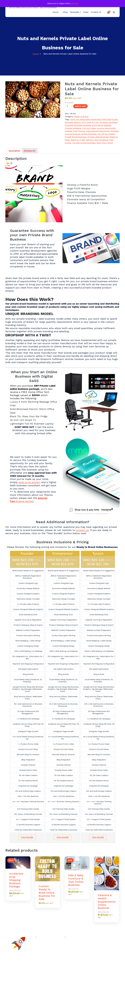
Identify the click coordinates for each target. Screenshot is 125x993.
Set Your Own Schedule (97, 140)
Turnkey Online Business (83, 143)
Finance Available (73, 128)
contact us (82, 530)
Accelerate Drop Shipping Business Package (16, 880)
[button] (108, 12)
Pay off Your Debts (106, 134)
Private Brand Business (75, 137)
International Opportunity (98, 131)
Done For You (93, 122)
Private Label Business (98, 137)
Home (35, 54)
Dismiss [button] (74, 3)
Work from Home (105, 143)
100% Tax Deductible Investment (85, 119)
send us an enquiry (29, 482)
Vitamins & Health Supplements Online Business (106, 902)
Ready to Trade (78, 140)
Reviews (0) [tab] (29, 151)
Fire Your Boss (89, 128)
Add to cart (80, 106)
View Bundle (27, 837)
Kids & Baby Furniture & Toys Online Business (75, 880)
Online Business (89, 134)
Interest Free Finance (75, 131)
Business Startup (73, 122)
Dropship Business (108, 122)
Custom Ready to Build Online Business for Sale (47, 893)
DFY (83, 122)
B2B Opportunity (110, 119)
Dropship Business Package (78, 125)
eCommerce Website (101, 125)
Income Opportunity (106, 128)
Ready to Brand (81, 116)
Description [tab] (14, 151)
